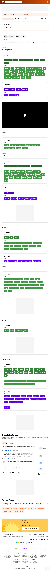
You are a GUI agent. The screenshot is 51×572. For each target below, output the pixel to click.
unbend (36, 372)
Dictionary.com (47, 2)
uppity (23, 77)
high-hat (5, 443)
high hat (6, 330)
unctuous (25, 148)
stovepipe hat (19, 330)
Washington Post (7, 464)
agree (27, 369)
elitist (32, 279)
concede (42, 369)
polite (5, 95)
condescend (14, 508)
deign (5, 372)
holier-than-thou (32, 508)
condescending (8, 59)
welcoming (33, 198)
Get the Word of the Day (30, 528)
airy (5, 243)
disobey (42, 396)
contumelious (38, 68)
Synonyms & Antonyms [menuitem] (8, 18)
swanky (30, 177)
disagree (23, 396)
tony (35, 177)
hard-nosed (22, 71)
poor (39, 261)
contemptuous (22, 508)
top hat (16, 511)
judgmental (21, 145)
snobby (11, 288)
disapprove (36, 396)
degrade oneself (31, 381)
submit (31, 372)
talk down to (21, 384)
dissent (12, 399)
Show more (43, 42)
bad (5, 261)
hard (16, 71)
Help (47, 534)
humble (12, 89)
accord (15, 369)
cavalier (17, 68)
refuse (43, 399)
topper (25, 330)
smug (13, 148)
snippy (25, 74)
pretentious (22, 174)
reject (5, 402)
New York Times (7, 450)
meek (30, 261)
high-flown (29, 171)
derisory (6, 71)
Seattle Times (7, 458)
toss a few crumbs (30, 384)
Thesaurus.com (3, 2)
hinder (21, 399)
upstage (28, 77)
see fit (14, 384)
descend (11, 372)
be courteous (7, 381)
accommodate (7, 369)
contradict (6, 396)
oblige (25, 372)
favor (16, 372)
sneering (20, 74)
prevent (32, 399)
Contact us (41, 534)
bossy (9, 243)
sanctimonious (35, 145)
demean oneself (41, 381)
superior (24, 177)
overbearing (7, 174)
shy (17, 95)
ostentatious (37, 171)
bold (12, 68)
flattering (6, 89)
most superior (41, 508)
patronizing (26, 166)
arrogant (6, 171)
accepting (6, 198)
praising (18, 89)
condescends (6, 508)
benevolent (14, 198)
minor (34, 261)
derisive (16, 59)
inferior (20, 261)
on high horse (40, 71)
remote (38, 174)
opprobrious (7, 74)
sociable (27, 198)
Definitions (44, 18)
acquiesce (21, 369)
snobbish (31, 74)
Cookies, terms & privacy (42, 536)
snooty (37, 74)
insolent (6, 246)
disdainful (22, 59)
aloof (5, 166)
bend (31, 369)
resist (10, 402)
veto (15, 402)
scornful (6, 62)
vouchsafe (42, 372)
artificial (6, 145)
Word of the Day (25, 520)
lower (25, 261)
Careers (36, 534)
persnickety (15, 174)
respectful (24, 89)
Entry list (31, 534)
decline (13, 396)
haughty (36, 59)
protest (38, 399)
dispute (6, 399)
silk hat (12, 330)
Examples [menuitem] (17, 18)
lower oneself (7, 384)
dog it (11, 71)
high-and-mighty (31, 71)
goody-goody (13, 145)
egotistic (13, 171)
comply (36, 369)
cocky (14, 243)
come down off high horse (19, 381)
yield (5, 375)
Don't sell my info (25, 566)
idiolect (25, 523)
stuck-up (13, 249)
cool (44, 68)
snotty (42, 74)
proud (38, 246)
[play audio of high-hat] (4, 28)
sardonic (14, 74)
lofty (11, 246)
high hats (27, 14)
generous (21, 198)
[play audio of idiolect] (23, 525)
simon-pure (7, 148)
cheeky (23, 68)
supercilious (7, 77)
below (9, 261)
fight (17, 399)
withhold (20, 402)
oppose (26, 399)
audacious (6, 68)
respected (11, 95)
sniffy (43, 174)
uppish (39, 177)
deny (18, 396)
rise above (6, 407)
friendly (6, 192)
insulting (42, 59)
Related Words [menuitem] (25, 18)
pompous (33, 166)
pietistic (28, 145)
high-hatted (11, 443)
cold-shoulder (29, 68)
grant (21, 372)
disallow (29, 396)
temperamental (16, 77)
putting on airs (30, 174)
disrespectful (29, 59)
